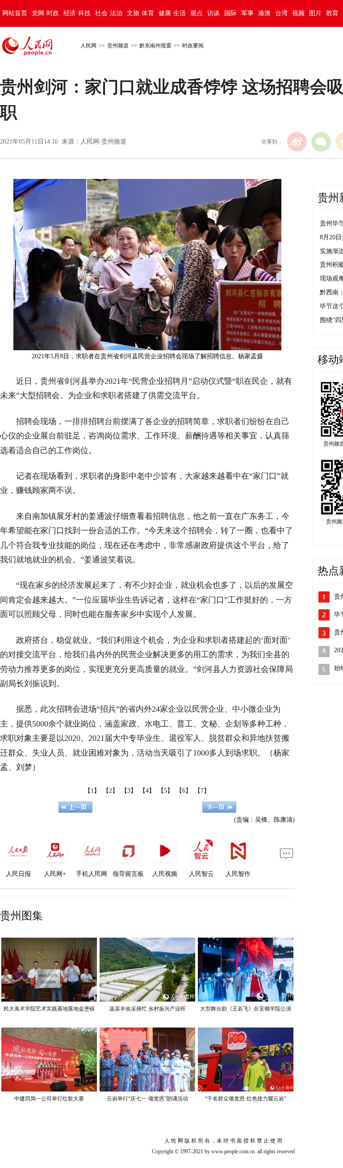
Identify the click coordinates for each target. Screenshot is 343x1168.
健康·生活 (172, 13)
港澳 (264, 13)
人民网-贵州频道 (103, 141)
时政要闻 (193, 45)
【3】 (129, 790)
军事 (247, 13)
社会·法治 (108, 13)
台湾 (281, 13)
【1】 (92, 790)
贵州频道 (118, 45)
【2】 (110, 790)
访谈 (213, 13)
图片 (315, 13)
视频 (298, 13)
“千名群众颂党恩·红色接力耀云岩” (245, 1099)
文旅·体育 (140, 13)
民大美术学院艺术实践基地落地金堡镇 (49, 1009)
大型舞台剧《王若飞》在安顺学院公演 (245, 1009)
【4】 (147, 790)
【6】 (184, 790)
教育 (332, 13)
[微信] (321, 142)
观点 (196, 13)
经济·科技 (77, 13)
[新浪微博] (297, 142)
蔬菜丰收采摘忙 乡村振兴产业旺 (147, 1009)
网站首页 (14, 13)
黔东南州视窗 (155, 45)
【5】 (165, 790)
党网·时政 (45, 13)
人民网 (88, 45)
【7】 (202, 790)
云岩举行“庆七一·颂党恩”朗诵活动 (147, 1099)
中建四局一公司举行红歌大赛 (49, 1099)
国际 (230, 13)
